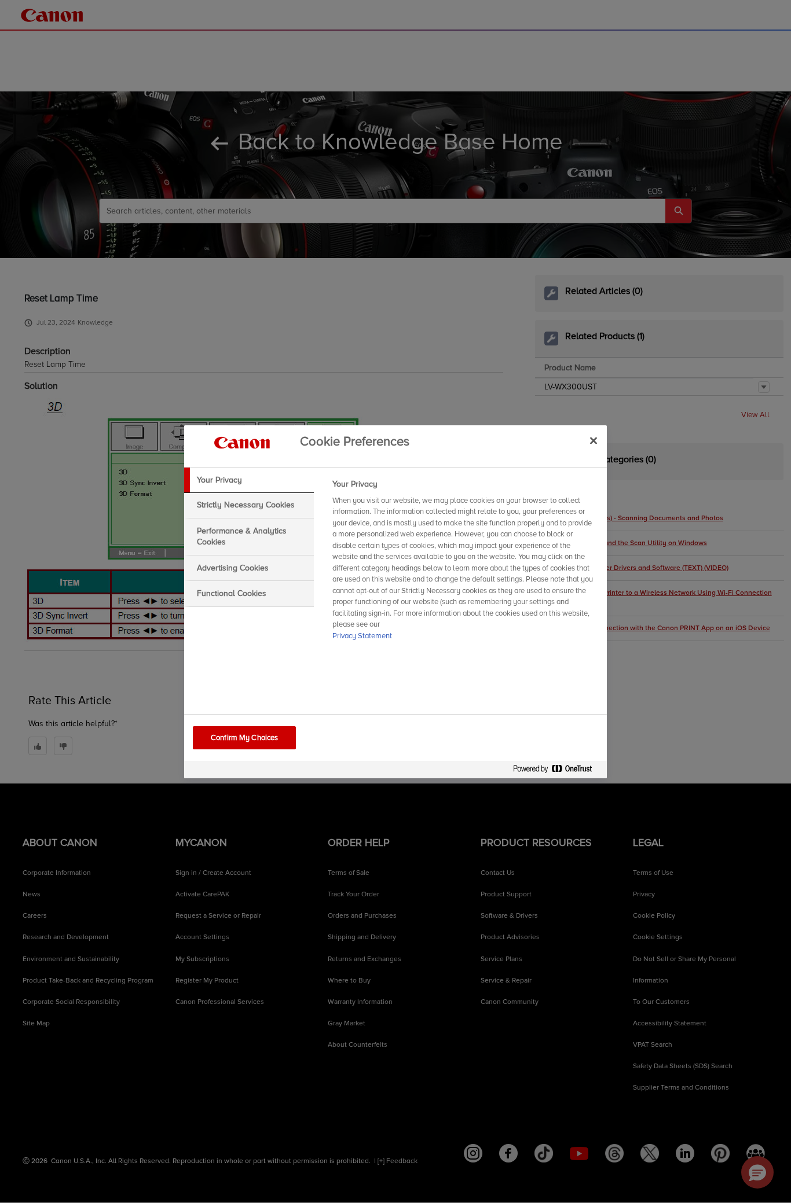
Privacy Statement (362, 636)
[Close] (593, 441)
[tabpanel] (465, 563)
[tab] (249, 480)
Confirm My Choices (244, 737)
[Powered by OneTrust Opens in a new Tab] (557, 771)
